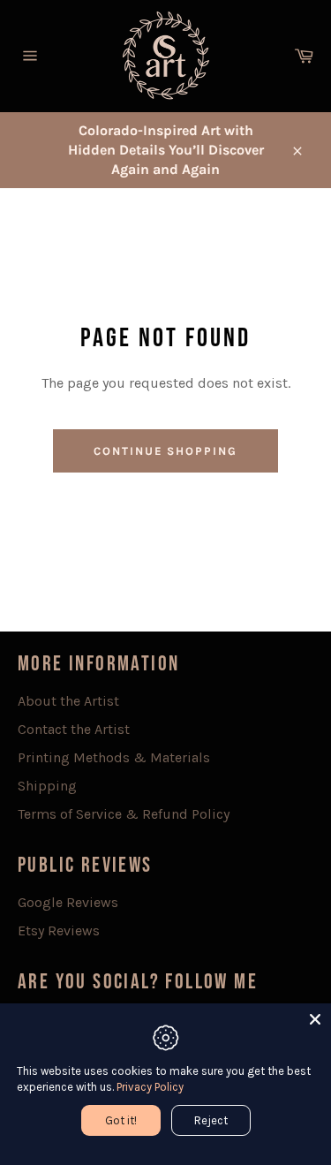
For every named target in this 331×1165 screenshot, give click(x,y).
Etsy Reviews (59, 930)
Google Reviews (68, 902)
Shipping (47, 785)
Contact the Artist (74, 729)
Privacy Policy (150, 1086)
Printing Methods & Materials (114, 757)
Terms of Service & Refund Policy (123, 814)
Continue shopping (165, 451)
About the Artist (68, 700)
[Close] (315, 1019)
